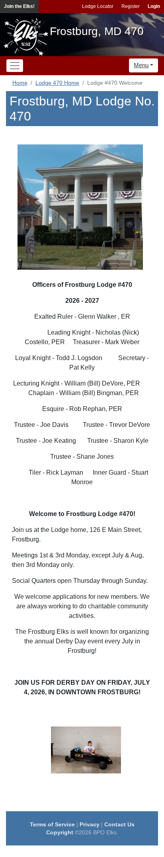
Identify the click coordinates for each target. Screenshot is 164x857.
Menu (141, 65)
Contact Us (119, 824)
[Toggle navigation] (14, 65)
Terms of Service (52, 824)
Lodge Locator (97, 6)
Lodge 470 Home (57, 83)
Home (19, 83)
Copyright (59, 832)
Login (154, 6)
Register (130, 6)
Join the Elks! (19, 6)
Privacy (90, 824)
